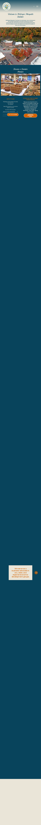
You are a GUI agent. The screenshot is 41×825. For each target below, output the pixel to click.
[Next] (36, 572)
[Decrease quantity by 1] (3, 114)
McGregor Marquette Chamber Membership (10, 102)
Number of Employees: (10, 109)
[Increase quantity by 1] (5, 114)
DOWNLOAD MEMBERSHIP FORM (30, 115)
